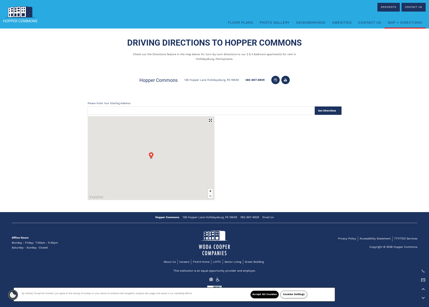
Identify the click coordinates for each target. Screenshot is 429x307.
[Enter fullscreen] (210, 120)
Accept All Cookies (264, 294)
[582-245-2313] (423, 271)
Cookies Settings (294, 294)
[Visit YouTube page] (285, 80)
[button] (388, 7)
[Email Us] (423, 280)
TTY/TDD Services (405, 238)
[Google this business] (275, 80)
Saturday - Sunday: (24, 247)
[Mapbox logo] (96, 197)
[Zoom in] (210, 191)
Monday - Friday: (23, 242)
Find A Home (201, 262)
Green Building (254, 262)
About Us (170, 262)
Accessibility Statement (375, 238)
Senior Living (233, 262)
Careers (184, 262)
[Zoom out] (210, 195)
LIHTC (217, 262)
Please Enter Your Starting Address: (109, 103)
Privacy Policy (347, 238)
